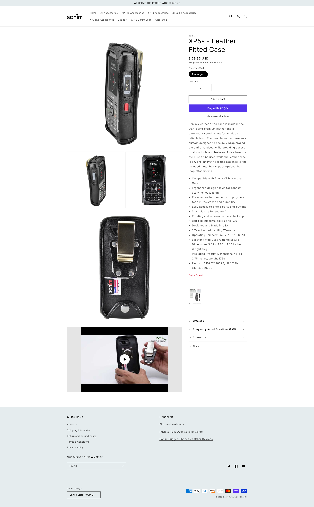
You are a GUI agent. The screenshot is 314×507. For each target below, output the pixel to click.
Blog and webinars (171, 424)
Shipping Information (79, 430)
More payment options (218, 116)
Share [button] (195, 346)
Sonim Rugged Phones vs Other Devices (186, 439)
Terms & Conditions (78, 441)
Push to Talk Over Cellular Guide (181, 431)
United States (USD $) (82, 494)
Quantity (193, 81)
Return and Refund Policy (81, 436)
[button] (231, 16)
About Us (72, 424)
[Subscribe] (122, 466)
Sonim (226, 497)
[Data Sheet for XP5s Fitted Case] (195, 303)
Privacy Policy (75, 447)
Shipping (193, 62)
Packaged (198, 74)
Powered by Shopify (238, 497)
